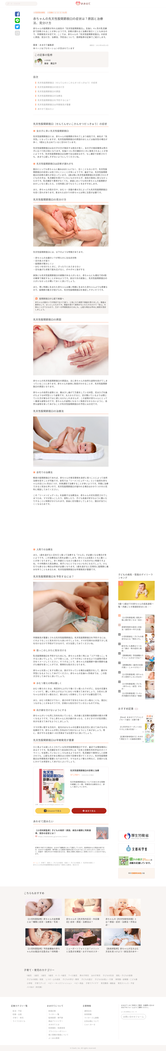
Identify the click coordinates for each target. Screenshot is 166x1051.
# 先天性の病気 (39, 12)
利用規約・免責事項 (56, 1028)
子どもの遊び (86, 979)
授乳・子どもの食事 (124, 975)
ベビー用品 (78, 983)
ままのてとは (53, 1024)
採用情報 (88, 1014)
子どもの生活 (108, 975)
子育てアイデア (92, 983)
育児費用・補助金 (108, 983)
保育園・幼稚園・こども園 (126, 979)
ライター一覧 (53, 1014)
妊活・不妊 (17, 1011)
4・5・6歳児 (61, 975)
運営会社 (88, 1011)
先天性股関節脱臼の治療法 (50, 95)
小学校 (29, 983)
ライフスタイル (19, 1021)
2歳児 (43, 975)
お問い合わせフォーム (133, 1016)
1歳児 (36, 975)
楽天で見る (90, 810)
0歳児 (29, 975)
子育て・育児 (18, 1017)
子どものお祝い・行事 (104, 979)
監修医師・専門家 (55, 1017)
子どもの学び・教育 (71, 979)
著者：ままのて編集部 (43, 44)
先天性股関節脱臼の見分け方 (51, 86)
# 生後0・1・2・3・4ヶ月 (57, 12)
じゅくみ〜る (89, 1024)
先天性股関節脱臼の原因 (49, 91)
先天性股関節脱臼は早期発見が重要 (54, 104)
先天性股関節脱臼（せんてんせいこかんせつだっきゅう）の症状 (67, 82)
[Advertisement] (52, 528)
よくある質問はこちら (128, 1012)
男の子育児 (84, 975)
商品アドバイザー (55, 1021)
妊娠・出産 (17, 1014)
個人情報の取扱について (58, 1034)
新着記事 (52, 1011)
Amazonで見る (54, 810)
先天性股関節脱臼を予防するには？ (54, 100)
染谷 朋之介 (50, 63)
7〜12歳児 (73, 975)
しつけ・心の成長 (53, 979)
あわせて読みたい (46, 108)
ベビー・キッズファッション (60, 983)
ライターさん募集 (91, 1017)
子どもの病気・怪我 (35, 979)
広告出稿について (91, 1021)
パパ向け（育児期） (35, 987)
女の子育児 (95, 975)
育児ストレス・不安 (126, 983)
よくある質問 (53, 1038)
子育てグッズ (40, 983)
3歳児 (50, 975)
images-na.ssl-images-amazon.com (51, 804)
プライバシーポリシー (57, 1031)
